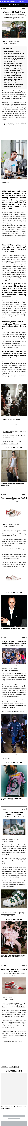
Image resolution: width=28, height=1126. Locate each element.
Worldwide (12, 94)
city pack (15, 913)
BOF (20, 534)
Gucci (8, 530)
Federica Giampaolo (13, 670)
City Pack (18, 846)
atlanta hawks (6, 913)
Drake (11, 1066)
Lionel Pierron (10, 437)
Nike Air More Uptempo (17, 850)
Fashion (4, 41)
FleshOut (18, 441)
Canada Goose (18, 673)
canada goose (6, 758)
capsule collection (7, 441)
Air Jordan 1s (21, 1007)
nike (21, 913)
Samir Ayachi (6, 91)
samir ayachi (13, 443)
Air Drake (4, 1066)
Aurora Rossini (12, 43)
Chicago (10, 858)
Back (4, 8)
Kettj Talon (11, 526)
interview (4, 443)
